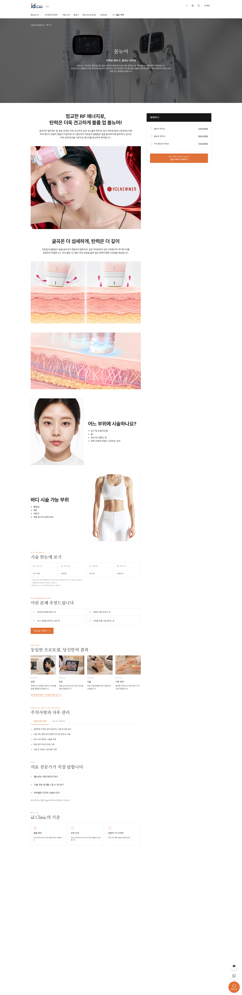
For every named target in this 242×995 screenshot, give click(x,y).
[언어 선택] (192, 5)
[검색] (186, 5)
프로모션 (103, 15)
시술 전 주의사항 (39, 721)
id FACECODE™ (51, 15)
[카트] (199, 5)
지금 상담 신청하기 (41, 631)
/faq (46, 800)
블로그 (76, 15)
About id (34, 15)
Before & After (89, 15)
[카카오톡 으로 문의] (234, 966)
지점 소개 (66, 15)
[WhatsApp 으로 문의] (234, 976)
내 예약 (207, 6)
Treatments (38, 25)
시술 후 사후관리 (58, 721)
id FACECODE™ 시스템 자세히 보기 (46, 695)
